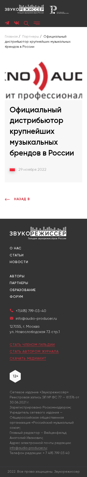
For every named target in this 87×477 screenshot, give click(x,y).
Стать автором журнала (34, 351)
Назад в (22, 199)
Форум (16, 297)
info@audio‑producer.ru (28, 448)
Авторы (17, 276)
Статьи (17, 255)
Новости (19, 262)
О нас (16, 248)
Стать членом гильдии (32, 345)
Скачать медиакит (28, 358)
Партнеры (19, 283)
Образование (23, 290)
